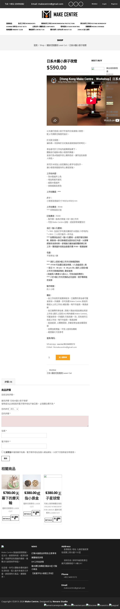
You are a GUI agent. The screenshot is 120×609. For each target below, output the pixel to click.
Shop (42, 45)
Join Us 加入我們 (83, 29)
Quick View (14, 487)
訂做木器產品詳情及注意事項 (43, 553)
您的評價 (6, 413)
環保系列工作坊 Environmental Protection (57, 23)
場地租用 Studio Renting (70, 26)
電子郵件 (6, 441)
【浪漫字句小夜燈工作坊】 (42, 573)
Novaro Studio (60, 601)
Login (104, 4)
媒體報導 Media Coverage (95, 26)
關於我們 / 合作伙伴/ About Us (61, 29)
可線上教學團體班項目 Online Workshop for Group (53, 507)
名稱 (4, 430)
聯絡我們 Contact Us (36, 29)
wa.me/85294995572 (66, 344)
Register (114, 4)
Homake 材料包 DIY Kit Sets (16, 26)
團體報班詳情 (37, 557)
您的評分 (5, 409)
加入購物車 (63, 357)
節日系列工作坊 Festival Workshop (93, 23)
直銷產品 (9, 23)
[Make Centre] (60, 14)
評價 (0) (8, 381)
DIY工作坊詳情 (37, 561)
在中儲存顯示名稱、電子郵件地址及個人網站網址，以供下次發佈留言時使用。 (40, 452)
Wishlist (94, 4)
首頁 (35, 45)
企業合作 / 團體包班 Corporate (43, 26)
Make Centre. (32, 601)
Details (6, 518)
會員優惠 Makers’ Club (14, 29)
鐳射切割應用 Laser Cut (57, 45)
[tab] (8, 381)
